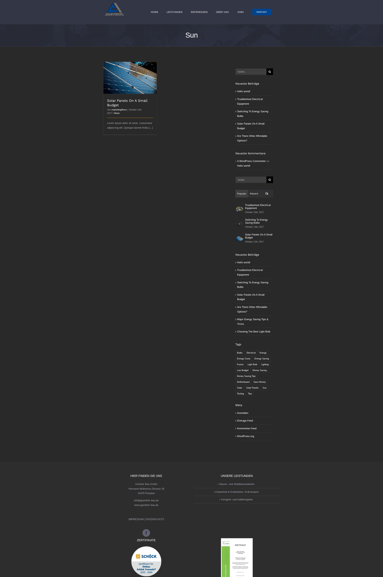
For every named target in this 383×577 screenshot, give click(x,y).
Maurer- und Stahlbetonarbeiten (236, 484)
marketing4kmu (119, 109)
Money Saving (260, 370)
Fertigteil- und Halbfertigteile (237, 499)
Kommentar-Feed (246, 428)
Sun (264, 387)
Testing (240, 393)
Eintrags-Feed (245, 420)
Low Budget (243, 370)
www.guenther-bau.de (146, 505)
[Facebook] (146, 533)
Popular (241, 193)
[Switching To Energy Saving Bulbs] (239, 223)
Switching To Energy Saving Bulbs (256, 221)
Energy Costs (243, 358)
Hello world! (243, 91)
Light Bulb (252, 364)
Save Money (259, 382)
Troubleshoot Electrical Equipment (258, 207)
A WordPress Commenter (251, 161)
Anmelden (242, 413)
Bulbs (240, 352)
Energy (263, 352)
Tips (250, 393)
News (117, 113)
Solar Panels (252, 387)
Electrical (251, 352)
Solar (239, 387)
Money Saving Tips (246, 376)
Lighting (265, 364)
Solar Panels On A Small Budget (130, 75)
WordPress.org (245, 436)
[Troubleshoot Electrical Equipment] (239, 208)
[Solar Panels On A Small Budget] (239, 238)
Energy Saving (261, 358)
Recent (254, 193)
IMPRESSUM (136, 519)
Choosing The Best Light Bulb (253, 331)
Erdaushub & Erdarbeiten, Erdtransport (237, 491)
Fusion (240, 364)
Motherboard (243, 382)
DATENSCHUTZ (155, 519)
